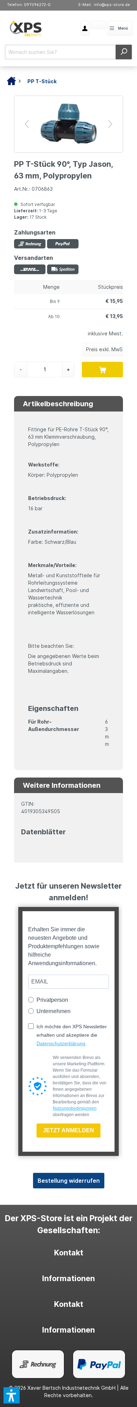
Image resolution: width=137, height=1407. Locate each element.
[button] (12, 1395)
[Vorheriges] (26, 123)
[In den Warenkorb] (102, 369)
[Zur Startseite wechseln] (26, 28)
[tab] (68, 1253)
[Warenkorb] (90, 26)
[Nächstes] (110, 123)
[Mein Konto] (85, 28)
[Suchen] (124, 52)
